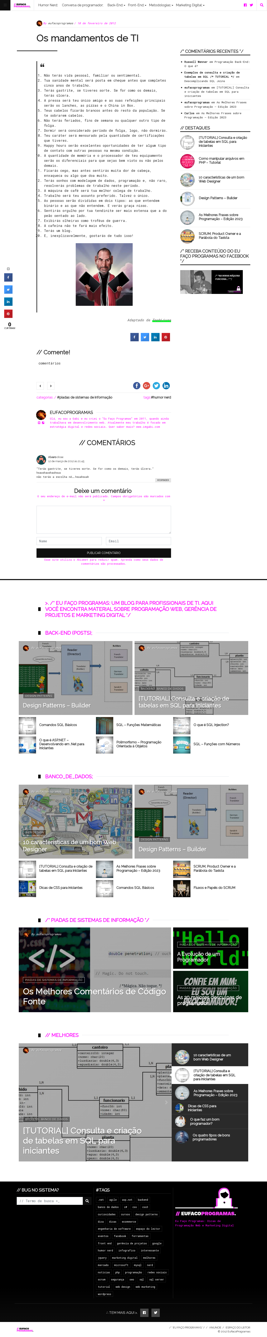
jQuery (102, 1257)
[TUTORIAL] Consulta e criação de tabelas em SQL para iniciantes (216, 92)
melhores (149, 1257)
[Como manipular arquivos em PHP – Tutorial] (187, 161)
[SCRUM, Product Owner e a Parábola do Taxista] (187, 236)
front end (105, 1243)
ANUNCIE (215, 1327)
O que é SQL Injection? (211, 725)
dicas (112, 1221)
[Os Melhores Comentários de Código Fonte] (95, 969)
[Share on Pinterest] (166, 340)
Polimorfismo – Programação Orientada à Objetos (138, 744)
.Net (101, 1199)
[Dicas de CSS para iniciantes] (27, 888)
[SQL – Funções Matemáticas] (104, 725)
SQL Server (156, 1279)
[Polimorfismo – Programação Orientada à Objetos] (104, 745)
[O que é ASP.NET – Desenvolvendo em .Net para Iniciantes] (27, 745)
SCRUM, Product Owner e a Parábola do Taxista (220, 236)
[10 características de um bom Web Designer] (187, 180)
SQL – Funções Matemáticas (138, 725)
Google (156, 1243)
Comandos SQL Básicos (58, 725)
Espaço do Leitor (148, 1228)
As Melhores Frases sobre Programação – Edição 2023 (221, 217)
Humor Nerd (162, 397)
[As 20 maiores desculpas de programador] (210, 991)
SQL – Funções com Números (217, 744)
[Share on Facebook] (134, 340)
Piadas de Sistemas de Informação (85, 397)
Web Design (34, 832)
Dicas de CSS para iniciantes (61, 888)
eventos (103, 1236)
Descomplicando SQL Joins (204, 81)
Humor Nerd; (48, 5)
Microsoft (121, 1265)
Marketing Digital (125, 1257)
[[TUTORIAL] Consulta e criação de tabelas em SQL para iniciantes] (187, 142)
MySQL (138, 1265)
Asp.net (127, 1199)
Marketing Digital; (189, 5)
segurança (117, 1279)
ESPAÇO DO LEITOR (238, 1327)
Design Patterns (38, 695)
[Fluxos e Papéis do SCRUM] (181, 888)
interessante (150, 1250)
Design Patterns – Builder (218, 198)
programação (133, 1272)
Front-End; (136, 5)
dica (101, 1221)
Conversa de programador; (82, 5)
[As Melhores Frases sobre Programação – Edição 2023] (187, 217)
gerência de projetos (132, 1243)
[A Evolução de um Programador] (210, 948)
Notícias (104, 1272)
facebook (120, 1236)
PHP (117, 1272)
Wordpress (104, 1294)
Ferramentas (140, 1236)
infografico (126, 1250)
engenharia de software (114, 1228)
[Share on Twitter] (145, 340)
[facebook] (245, 5)
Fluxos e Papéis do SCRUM (214, 888)
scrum (102, 1279)
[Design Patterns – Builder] (187, 199)
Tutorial (104, 1286)
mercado (103, 1265)
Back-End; (115, 5)
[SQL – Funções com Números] (181, 745)
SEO (132, 1279)
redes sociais (157, 1272)
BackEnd (148, 688)
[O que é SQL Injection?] (181, 725)
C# (125, 1207)
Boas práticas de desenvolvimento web (58, 1129)
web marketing (145, 1286)
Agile (113, 1199)
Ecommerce (129, 1221)
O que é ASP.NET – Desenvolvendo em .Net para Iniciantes (61, 744)
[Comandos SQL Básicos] (27, 725)
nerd (150, 1265)
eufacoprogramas (60, 23)
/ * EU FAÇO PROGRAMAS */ (187, 1327)
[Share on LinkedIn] (8, 304)
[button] (24, 1102)
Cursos (125, 1214)
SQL (142, 1279)
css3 (145, 1207)
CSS (134, 1207)
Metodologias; (160, 5)
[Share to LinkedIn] (155, 340)
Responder (163, 480)
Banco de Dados (170, 688)
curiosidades (107, 1214)
